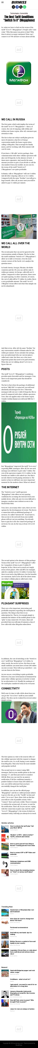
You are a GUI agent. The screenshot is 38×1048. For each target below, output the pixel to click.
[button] (2, 2)
